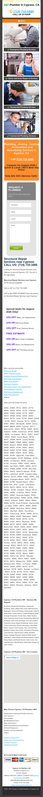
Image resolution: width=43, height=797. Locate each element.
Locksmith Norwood (10, 742)
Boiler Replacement (11, 395)
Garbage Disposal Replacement (16, 376)
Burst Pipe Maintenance (13, 379)
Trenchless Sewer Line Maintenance (17, 387)
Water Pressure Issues (12, 373)
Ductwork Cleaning (11, 384)
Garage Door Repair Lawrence (14, 740)
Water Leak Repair (11, 381)
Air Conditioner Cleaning (13, 389)
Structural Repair (10, 371)
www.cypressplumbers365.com (21, 785)
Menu (22, 21)
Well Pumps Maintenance (13, 392)
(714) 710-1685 (23, 11)
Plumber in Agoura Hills (11, 737)
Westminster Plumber (11, 745)
